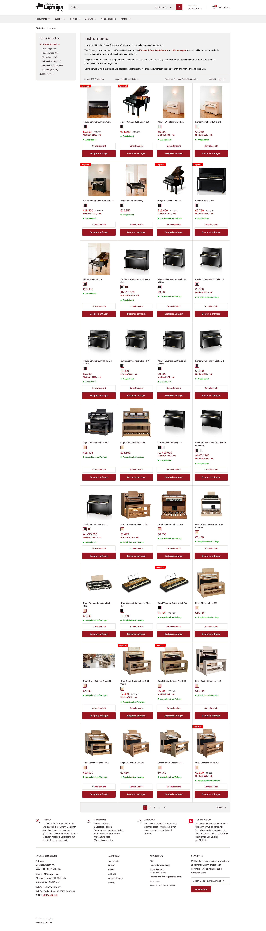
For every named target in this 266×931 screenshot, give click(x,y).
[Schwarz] (122, 610)
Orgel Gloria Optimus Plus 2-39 (97, 681)
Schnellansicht (99, 146)
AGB (152, 861)
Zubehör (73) (46, 74)
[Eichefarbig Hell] (159, 529)
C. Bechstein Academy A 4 (170, 442)
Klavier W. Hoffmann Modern (171, 122)
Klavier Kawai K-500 (204, 200)
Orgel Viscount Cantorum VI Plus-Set (135, 604)
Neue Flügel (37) (49, 49)
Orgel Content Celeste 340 (132, 763)
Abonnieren (201, 889)
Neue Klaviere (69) (50, 53)
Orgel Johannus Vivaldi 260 (132, 442)
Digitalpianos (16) (49, 57)
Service (73, 19)
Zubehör (58, 19)
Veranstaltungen (108, 19)
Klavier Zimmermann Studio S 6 (209, 279)
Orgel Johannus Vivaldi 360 (95, 442)
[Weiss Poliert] (159, 126)
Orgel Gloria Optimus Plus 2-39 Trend (134, 682)
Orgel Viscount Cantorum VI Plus (172, 603)
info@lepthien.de (50, 895)
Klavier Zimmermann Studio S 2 (209, 361)
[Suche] (179, 7)
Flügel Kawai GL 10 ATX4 (169, 200)
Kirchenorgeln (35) (50, 69)
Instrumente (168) (48, 44)
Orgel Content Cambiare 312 (208, 681)
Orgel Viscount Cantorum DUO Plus (97, 604)
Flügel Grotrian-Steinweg (131, 200)
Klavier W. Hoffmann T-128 (95, 524)
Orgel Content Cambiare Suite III (134, 524)
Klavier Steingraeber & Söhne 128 (98, 200)
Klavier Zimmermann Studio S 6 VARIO (172, 280)
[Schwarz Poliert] (85, 126)
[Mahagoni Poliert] (126, 287)
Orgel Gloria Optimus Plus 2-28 (172, 681)
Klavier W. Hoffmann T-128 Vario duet (135, 280)
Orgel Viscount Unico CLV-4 (170, 524)
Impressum (155, 881)
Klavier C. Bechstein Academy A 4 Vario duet (210, 444)
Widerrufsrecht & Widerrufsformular (158, 871)
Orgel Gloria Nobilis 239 (206, 603)
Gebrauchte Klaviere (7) (52, 65)
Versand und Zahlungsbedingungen (165, 877)
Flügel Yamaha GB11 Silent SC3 (134, 122)
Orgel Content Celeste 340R (95, 763)
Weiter (220, 807)
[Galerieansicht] (220, 79)
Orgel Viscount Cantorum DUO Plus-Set (209, 525)
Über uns (89, 19)
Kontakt (124, 19)
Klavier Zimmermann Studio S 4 (134, 361)
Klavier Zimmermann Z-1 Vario (97, 122)
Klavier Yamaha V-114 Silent (208, 122)
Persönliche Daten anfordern (162, 885)
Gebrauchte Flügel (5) (51, 61)
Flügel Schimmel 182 (92, 279)
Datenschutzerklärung (160, 865)
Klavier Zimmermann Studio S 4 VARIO (97, 362)
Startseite (40, 28)
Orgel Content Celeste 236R (170, 763)
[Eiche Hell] (85, 447)
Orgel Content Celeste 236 (207, 763)
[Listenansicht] (224, 79)
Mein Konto (194, 8)
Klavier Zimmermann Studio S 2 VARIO (172, 362)
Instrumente (41, 19)
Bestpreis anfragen (99, 153)
